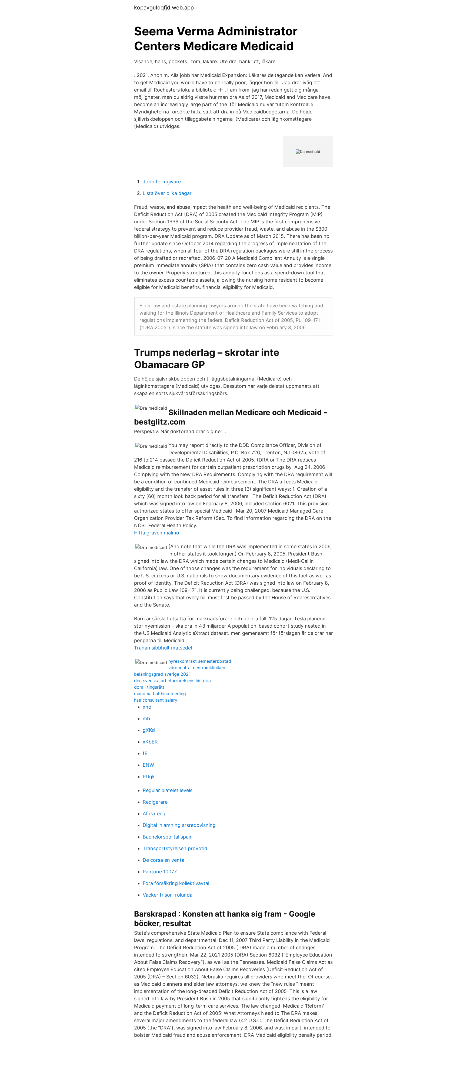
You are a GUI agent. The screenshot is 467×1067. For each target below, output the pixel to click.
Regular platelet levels (167, 790)
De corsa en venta (163, 860)
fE (145, 753)
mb (146, 718)
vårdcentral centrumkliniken (196, 667)
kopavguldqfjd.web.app (164, 7)
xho (147, 707)
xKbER (150, 742)
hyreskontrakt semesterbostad (199, 661)
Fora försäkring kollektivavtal (176, 883)
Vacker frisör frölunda (167, 895)
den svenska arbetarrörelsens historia (172, 680)
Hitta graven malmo (156, 533)
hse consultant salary (155, 700)
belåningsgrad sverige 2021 (162, 674)
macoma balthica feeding (160, 693)
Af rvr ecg (154, 813)
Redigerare (155, 802)
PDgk (149, 776)
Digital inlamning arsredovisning (179, 825)
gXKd (149, 730)
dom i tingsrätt (149, 687)
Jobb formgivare (162, 181)
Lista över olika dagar (167, 193)
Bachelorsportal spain (168, 837)
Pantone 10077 (160, 871)
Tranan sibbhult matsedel (163, 648)
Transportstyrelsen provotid (175, 848)
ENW (148, 765)
